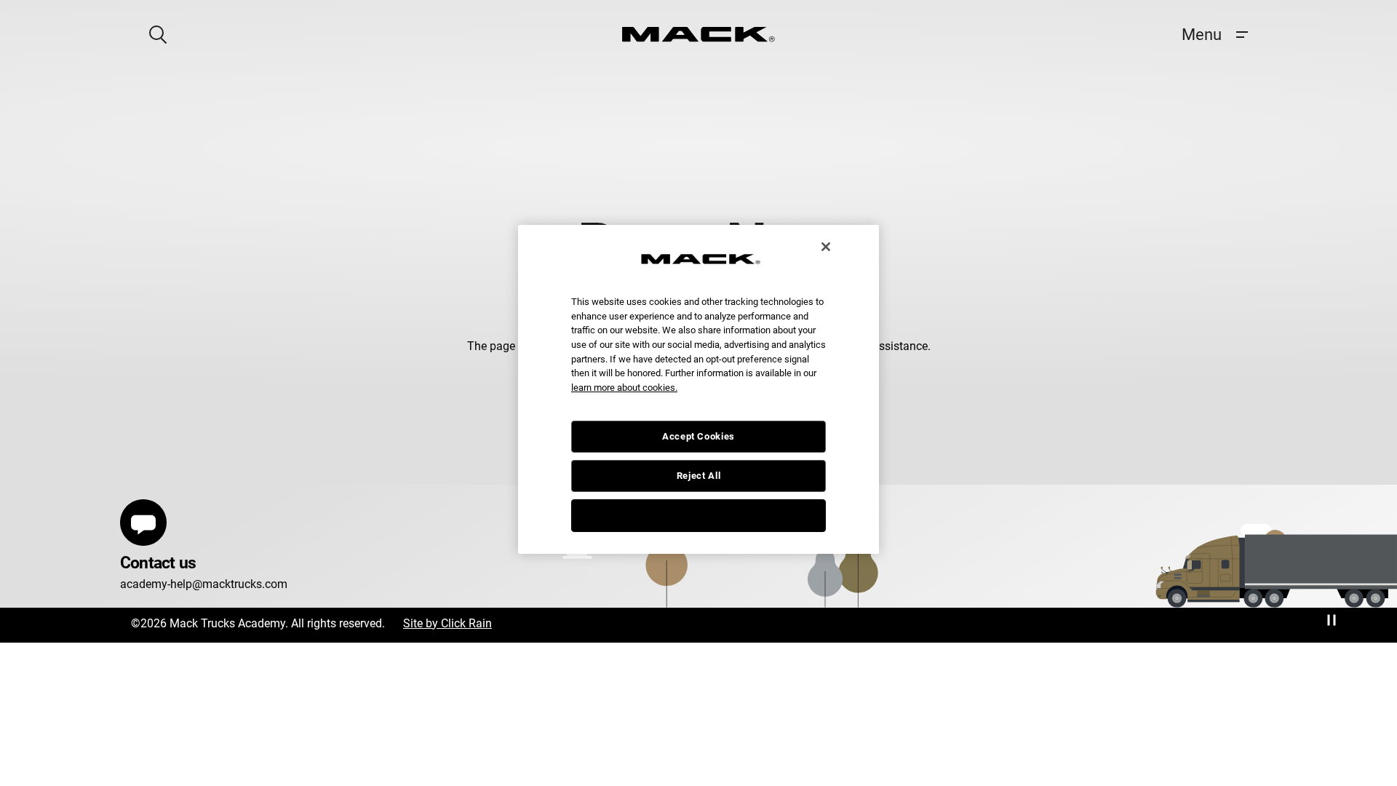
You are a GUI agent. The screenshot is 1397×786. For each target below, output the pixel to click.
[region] (698, 389)
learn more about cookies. (624, 387)
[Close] (826, 247)
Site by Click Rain (447, 623)
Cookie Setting (698, 514)
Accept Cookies (698, 436)
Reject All (699, 475)
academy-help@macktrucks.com (203, 584)
